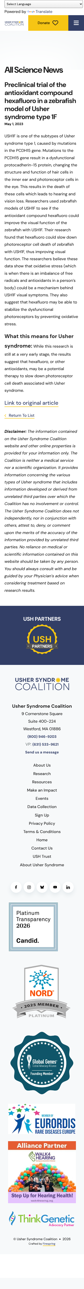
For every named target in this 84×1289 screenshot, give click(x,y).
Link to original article (31, 403)
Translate (44, 11)
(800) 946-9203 (42, 736)
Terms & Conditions (42, 831)
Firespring (49, 1244)
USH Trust (42, 856)
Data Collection (41, 806)
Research (42, 773)
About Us (42, 765)
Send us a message (42, 752)
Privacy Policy (42, 823)
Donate (44, 23)
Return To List (21, 415)
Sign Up (42, 815)
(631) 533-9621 (45, 744)
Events (42, 798)
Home (42, 840)
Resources (42, 782)
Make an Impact (42, 790)
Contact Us (42, 848)
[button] (76, 23)
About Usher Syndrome (42, 865)
